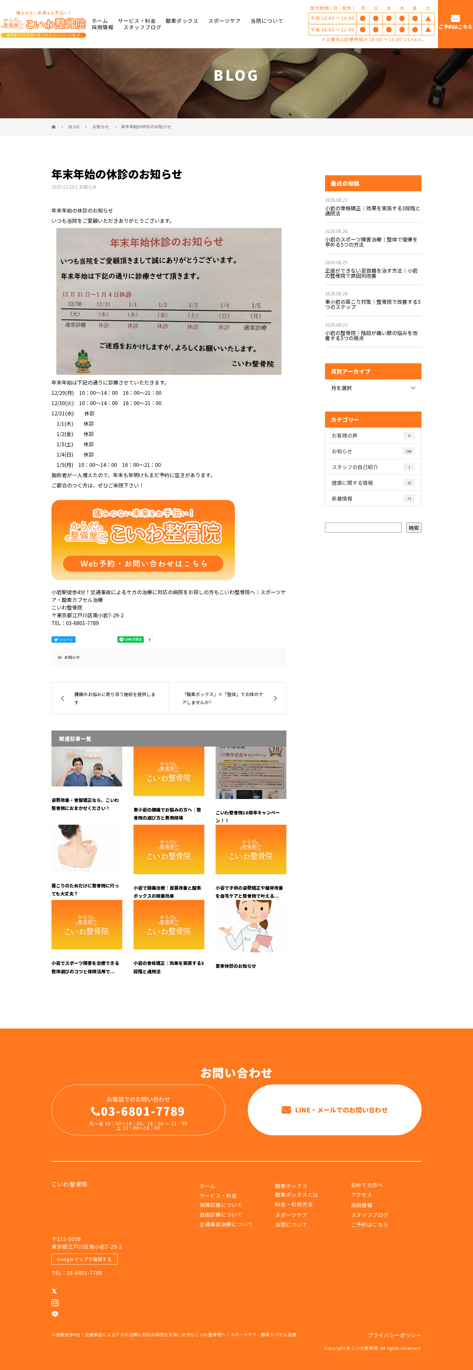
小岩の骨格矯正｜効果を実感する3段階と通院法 (373, 210)
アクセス (361, 1194)
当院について (267, 21)
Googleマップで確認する (84, 1259)
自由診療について (221, 1214)
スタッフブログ (142, 27)
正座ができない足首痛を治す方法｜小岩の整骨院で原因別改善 (371, 273)
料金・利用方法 (294, 1204)
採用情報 (103, 27)
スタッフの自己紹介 (371, 467)
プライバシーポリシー (395, 1335)
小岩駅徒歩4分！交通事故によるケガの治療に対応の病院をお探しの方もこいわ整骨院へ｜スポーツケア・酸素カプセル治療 (173, 1334)
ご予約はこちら (455, 26)
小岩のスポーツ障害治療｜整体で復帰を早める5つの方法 (371, 241)
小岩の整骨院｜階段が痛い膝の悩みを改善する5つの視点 (371, 335)
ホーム (100, 21)
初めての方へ (367, 1184)
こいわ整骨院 (69, 1184)
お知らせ (88, 187)
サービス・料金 (137, 21)
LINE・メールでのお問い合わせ (340, 1109)
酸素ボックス (182, 21)
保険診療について (221, 1204)
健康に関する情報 (371, 482)
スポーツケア (224, 21)
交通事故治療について (226, 1224)
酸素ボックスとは (296, 1194)
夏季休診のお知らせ (236, 966)
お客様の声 (371, 435)
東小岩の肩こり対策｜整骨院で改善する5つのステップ (373, 304)
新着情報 (371, 498)
